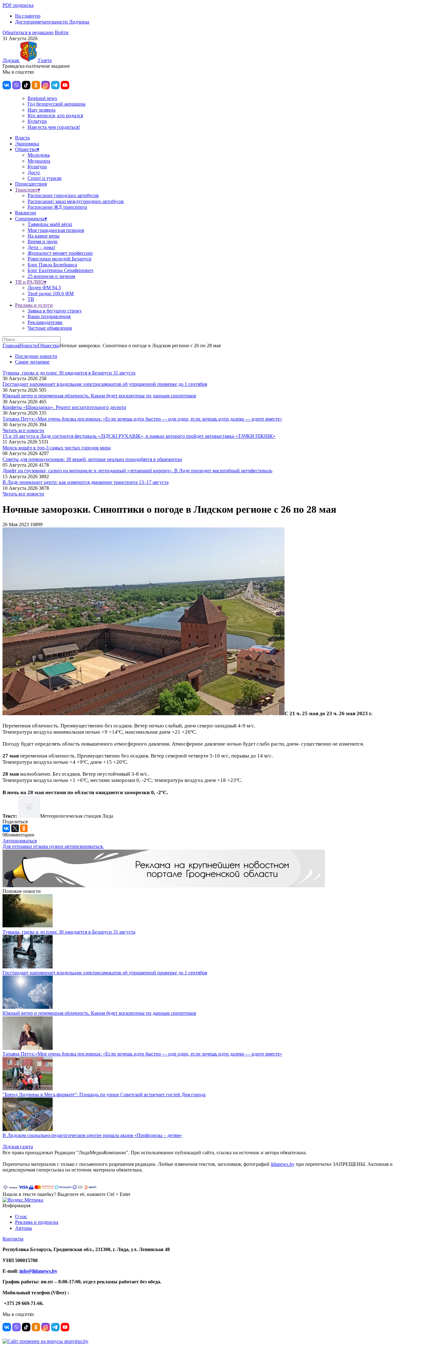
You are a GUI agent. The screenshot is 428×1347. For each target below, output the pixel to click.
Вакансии (25, 212)
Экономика (27, 143)
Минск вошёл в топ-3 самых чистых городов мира (57, 447)
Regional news (42, 98)
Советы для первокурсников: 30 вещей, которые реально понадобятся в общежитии (92, 459)
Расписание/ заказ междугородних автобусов (76, 201)
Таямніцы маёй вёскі (50, 224)
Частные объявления (50, 328)
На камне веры (44, 235)
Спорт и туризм (44, 178)
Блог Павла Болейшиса (52, 264)
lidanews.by (283, 1164)
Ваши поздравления (49, 316)
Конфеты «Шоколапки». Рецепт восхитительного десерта (64, 407)
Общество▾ (27, 149)
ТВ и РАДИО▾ (30, 282)
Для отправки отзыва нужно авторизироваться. (53, 846)
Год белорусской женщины (57, 104)
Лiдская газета (18, 1146)
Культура (37, 121)
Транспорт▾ (27, 189)
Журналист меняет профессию (60, 253)
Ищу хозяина (41, 110)
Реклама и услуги (34, 305)
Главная (11, 345)
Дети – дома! (41, 247)
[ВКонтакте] (6, 828)
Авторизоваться (20, 840)
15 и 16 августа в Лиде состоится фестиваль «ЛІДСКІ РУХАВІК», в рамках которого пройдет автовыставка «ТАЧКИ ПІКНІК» (139, 436)
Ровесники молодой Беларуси (59, 258)
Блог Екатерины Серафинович (60, 270)
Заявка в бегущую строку (55, 310)
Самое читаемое (32, 361)
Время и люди (43, 241)
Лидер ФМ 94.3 (44, 287)
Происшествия (31, 183)
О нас (21, 1216)
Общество (49, 345)
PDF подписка (18, 5)
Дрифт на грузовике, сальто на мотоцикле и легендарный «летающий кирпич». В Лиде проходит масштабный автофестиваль (137, 470)
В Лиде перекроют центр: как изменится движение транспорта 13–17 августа (86, 482)
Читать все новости (23, 430)
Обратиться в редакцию (28, 32)
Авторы (23, 1228)
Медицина (39, 161)
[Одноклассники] (24, 828)
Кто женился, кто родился (55, 115)
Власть (22, 137)
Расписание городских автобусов (63, 195)
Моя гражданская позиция (56, 230)
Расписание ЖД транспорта (57, 207)
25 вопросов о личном (51, 276)
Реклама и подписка (36, 1222)
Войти (62, 32)
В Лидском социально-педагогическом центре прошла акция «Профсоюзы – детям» (92, 1135)
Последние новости (36, 356)
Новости (28, 345)
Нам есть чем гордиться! (54, 127)
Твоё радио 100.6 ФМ (51, 293)
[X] (15, 828)
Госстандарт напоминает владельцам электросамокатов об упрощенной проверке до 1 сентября (105, 384)
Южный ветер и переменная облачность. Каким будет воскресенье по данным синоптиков (99, 395)
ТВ (31, 299)
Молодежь (39, 155)
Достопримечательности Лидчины (52, 21)
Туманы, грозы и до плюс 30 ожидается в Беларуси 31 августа (69, 372)
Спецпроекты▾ (31, 218)
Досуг (34, 172)
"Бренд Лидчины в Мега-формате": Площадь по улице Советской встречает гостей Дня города (104, 1094)
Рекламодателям (45, 322)
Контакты (13, 1238)
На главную (27, 15)
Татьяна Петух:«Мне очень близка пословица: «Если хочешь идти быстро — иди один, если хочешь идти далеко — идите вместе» (142, 419)
